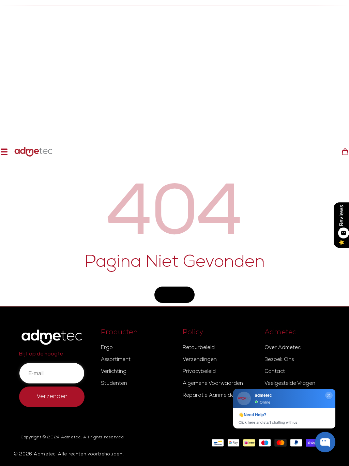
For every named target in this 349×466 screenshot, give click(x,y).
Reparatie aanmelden (210, 395)
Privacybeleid (199, 371)
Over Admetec (282, 348)
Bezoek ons (279, 360)
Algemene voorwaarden (213, 383)
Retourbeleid (199, 348)
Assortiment (116, 360)
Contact (274, 371)
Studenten (114, 383)
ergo (107, 348)
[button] (4, 152)
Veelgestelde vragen (289, 383)
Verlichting (113, 371)
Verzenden (51, 397)
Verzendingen (200, 360)
